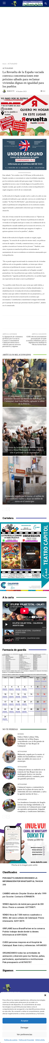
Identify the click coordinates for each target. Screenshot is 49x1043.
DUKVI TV (10, 91)
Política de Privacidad (26, 1040)
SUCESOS (21, 734)
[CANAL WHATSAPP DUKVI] (24, 843)
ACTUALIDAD (12, 64)
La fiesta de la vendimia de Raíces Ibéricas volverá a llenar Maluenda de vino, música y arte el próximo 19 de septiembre (24, 450)
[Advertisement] (24, 34)
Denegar (24, 1027)
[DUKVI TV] (5, 91)
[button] (45, 995)
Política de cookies (10, 1040)
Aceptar (24, 1020)
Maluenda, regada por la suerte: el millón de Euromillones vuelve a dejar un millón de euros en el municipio (24, 498)
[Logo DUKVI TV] (14, 3)
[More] (36, 322)
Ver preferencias (24, 1034)
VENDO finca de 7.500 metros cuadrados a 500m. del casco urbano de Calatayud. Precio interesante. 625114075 (23, 918)
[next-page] (8, 509)
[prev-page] (4, 509)
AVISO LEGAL (40, 1040)
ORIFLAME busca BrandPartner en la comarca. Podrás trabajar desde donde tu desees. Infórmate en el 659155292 (24, 931)
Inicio (4, 64)
